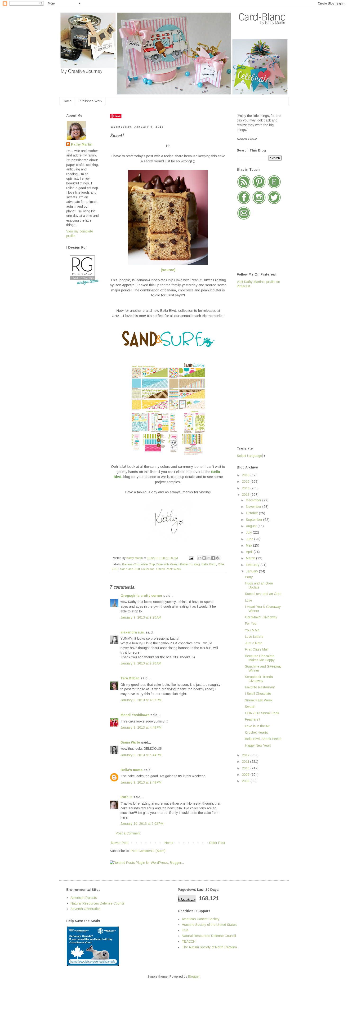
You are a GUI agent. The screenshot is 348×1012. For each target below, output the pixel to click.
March (251, 558)
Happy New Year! (258, 745)
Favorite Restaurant (260, 687)
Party (249, 577)
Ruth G (126, 797)
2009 (246, 774)
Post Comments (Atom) (148, 851)
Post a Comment (128, 833)
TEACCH (189, 941)
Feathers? (252, 719)
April (250, 552)
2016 (246, 475)
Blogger (194, 976)
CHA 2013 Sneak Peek (262, 713)
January (252, 571)
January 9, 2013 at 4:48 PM (140, 727)
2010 (246, 768)
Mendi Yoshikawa (134, 715)
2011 (246, 761)
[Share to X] (208, 558)
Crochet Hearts (256, 732)
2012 (246, 755)
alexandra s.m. (132, 632)
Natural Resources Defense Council (98, 903)
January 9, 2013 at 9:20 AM (140, 617)
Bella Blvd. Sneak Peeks (263, 739)
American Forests (84, 898)
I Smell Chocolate (258, 693)
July (249, 532)
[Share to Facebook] (213, 558)
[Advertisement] (256, 367)
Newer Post (120, 843)
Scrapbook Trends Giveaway (259, 679)
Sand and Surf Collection (137, 569)
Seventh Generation (86, 909)
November (254, 506)
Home (67, 101)
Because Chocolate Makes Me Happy (260, 658)
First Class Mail (256, 649)
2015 (246, 481)
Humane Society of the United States (209, 925)
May (249, 545)
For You (251, 623)
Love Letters (254, 636)
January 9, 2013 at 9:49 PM (140, 782)
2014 (246, 488)
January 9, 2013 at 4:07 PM (140, 700)
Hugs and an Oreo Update (259, 585)
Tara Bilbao (129, 678)
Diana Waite (130, 742)
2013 (246, 494)
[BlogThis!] (204, 558)
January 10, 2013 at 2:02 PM (141, 823)
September (254, 520)
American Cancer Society (200, 919)
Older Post (217, 843)
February (253, 565)
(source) (168, 270)
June (250, 539)
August (252, 526)
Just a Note (253, 643)
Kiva (185, 930)
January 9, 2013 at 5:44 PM (140, 755)
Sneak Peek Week (168, 569)
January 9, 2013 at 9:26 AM (140, 663)
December (254, 500)
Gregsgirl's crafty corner (141, 595)
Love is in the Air (257, 726)
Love (248, 600)
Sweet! (250, 707)
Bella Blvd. (208, 564)
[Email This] (199, 558)
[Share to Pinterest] (217, 558)
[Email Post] (191, 558)
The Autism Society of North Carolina (209, 947)
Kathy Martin (81, 144)
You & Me (252, 630)
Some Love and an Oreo (263, 594)
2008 (246, 781)
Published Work (90, 101)
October (252, 513)
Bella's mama (131, 770)
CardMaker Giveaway (261, 617)
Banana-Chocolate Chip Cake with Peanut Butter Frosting (161, 564)
